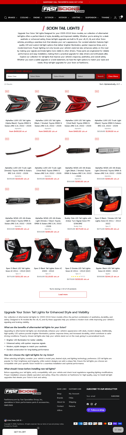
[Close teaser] (38, 428)
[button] (19, 432)
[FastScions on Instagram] (91, 404)
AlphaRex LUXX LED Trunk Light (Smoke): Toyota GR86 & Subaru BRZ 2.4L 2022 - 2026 (18, 171)
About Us (61, 402)
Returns (72, 406)
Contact (60, 406)
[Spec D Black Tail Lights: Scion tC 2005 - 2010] (48, 251)
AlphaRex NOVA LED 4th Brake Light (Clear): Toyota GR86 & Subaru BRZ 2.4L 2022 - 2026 (18, 221)
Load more (63, 294)
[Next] (89, 2)
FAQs (71, 398)
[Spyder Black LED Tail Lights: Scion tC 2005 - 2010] (108, 251)
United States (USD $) (14, 420)
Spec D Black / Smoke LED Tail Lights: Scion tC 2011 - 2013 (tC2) (108, 221)
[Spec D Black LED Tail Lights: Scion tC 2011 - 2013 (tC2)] (18, 251)
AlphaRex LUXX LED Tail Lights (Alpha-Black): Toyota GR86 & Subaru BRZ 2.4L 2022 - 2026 (18, 123)
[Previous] (36, 2)
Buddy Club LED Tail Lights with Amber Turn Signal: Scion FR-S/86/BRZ (78, 221)
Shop (59, 393)
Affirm (59, 410)
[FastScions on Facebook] (88, 404)
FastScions (20, 424)
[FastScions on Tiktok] (95, 404)
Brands (60, 398)
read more (8, 405)
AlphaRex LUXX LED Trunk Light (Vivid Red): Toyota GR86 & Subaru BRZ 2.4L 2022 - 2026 (48, 171)
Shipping (72, 402)
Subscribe (115, 396)
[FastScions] (63, 9)
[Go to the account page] (115, 17)
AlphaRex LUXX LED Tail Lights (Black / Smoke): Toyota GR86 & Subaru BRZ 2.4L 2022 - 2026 (48, 123)
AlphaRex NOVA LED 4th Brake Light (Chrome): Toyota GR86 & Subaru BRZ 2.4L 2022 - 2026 (108, 171)
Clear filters (113, 76)
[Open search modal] (5, 17)
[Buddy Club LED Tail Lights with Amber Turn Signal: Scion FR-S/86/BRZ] (78, 201)
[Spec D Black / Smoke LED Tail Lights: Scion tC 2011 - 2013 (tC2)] (108, 201)
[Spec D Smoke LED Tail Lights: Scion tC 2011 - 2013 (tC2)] (78, 251)
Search (100, 76)
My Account (74, 393)
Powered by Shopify (10, 426)
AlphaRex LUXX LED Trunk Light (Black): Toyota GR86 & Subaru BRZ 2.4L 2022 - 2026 (108, 123)
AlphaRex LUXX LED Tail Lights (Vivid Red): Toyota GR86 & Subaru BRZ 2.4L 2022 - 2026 (78, 123)
